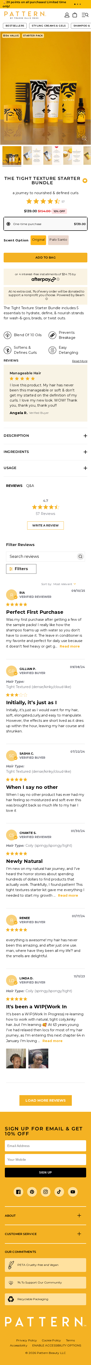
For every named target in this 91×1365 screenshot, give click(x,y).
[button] (75, 4)
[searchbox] (41, 556)
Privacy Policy (26, 1340)
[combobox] (63, 584)
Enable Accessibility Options (56, 1345)
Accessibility (18, 1345)
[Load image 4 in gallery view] (72, 155)
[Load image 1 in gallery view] (11, 155)
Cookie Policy (51, 1340)
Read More (79, 361)
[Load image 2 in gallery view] (32, 155)
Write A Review (45, 525)
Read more (70, 646)
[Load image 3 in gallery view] (52, 155)
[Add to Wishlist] (85, 180)
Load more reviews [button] (45, 1100)
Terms (70, 1340)
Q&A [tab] (30, 486)
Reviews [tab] (14, 486)
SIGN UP (45, 1172)
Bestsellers (15, 25)
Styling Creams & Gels (49, 25)
